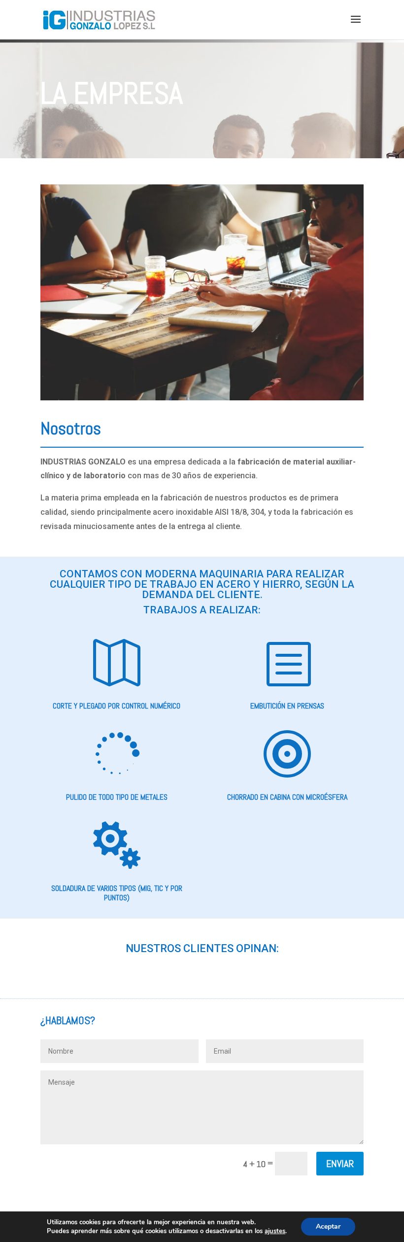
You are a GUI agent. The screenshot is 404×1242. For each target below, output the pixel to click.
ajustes (275, 1231)
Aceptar (328, 1226)
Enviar (340, 1163)
